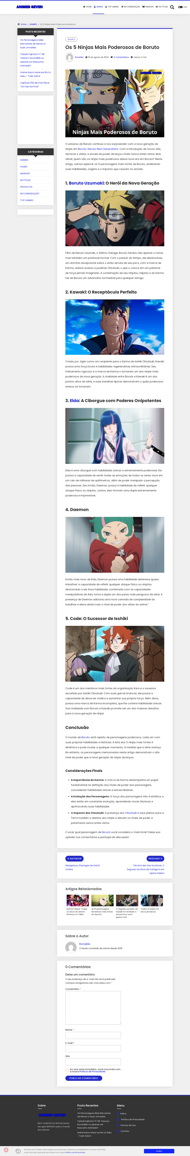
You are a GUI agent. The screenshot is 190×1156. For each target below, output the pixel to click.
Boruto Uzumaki (86, 183)
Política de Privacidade (133, 1119)
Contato (125, 1131)
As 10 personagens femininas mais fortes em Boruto (102, 912)
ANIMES (33, 24)
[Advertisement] (37, 119)
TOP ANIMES (26, 200)
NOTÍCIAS (25, 180)
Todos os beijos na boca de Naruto (150, 910)
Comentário (73, 989)
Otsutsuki (131, 813)
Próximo (154, 858)
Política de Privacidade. (92, 1071)
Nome (69, 1029)
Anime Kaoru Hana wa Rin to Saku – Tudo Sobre (94, 1134)
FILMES (23, 166)
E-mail (69, 1043)
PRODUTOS (26, 186)
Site (67, 1056)
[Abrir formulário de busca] (172, 7)
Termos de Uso (128, 1125)
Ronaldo (79, 57)
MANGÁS (25, 173)
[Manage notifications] (6, 1150)
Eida (74, 401)
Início (24, 24)
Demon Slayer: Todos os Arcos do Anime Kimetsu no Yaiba (77, 912)
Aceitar (159, 1151)
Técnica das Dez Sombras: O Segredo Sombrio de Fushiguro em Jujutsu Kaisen (145, 869)
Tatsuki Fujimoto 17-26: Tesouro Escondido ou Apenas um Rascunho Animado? (93, 1124)
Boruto (86, 737)
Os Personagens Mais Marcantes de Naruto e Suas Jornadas (32, 43)
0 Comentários (121, 57)
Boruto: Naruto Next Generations (98, 149)
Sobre (123, 1113)
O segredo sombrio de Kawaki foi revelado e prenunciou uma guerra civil (127, 913)
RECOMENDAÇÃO (29, 193)
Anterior (76, 858)
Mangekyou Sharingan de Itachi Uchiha (82, 867)
